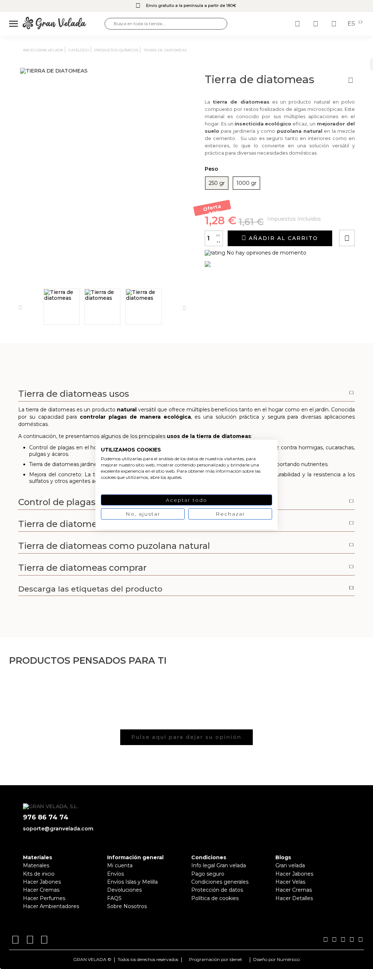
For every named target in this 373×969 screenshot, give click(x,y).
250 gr (217, 183)
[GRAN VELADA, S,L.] (64, 23)
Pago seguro (207, 874)
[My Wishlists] (298, 23)
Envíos (115, 874)
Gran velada (290, 865)
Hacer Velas (290, 882)
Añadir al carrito (282, 238)
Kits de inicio (39, 874)
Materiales (36, 865)
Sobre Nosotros (127, 906)
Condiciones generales (219, 882)
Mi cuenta (120, 865)
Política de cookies (215, 898)
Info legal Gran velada (218, 865)
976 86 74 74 (45, 817)
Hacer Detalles (294, 898)
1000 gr (246, 183)
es (352, 23)
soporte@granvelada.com (58, 829)
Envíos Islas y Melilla (132, 882)
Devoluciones (124, 890)
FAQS (114, 898)
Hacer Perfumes (44, 898)
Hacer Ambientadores (51, 906)
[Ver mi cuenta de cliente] (316, 23)
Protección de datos (217, 890)
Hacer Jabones (42, 882)
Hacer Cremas (41, 890)
